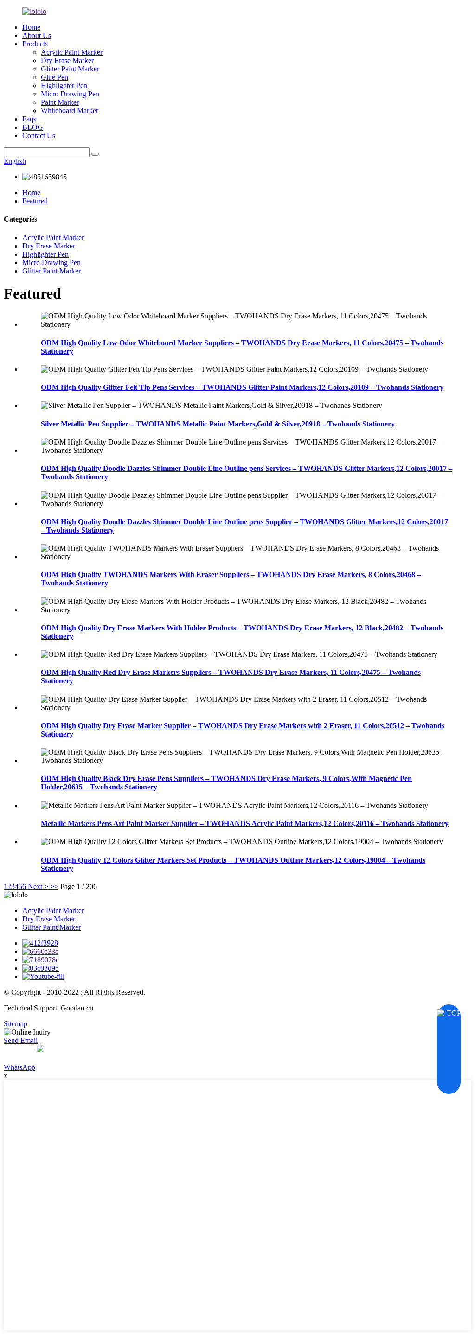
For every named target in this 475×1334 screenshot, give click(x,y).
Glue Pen (54, 77)
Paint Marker (60, 102)
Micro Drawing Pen (70, 94)
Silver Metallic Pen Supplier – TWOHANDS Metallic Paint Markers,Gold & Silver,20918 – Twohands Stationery (218, 424)
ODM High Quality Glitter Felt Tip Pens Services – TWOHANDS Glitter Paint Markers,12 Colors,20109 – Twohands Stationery (242, 387)
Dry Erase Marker (67, 60)
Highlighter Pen (64, 85)
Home (31, 27)
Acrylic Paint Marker (72, 52)
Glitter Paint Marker (70, 69)
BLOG (32, 127)
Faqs (29, 119)
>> (54, 886)
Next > (38, 886)
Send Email (21, 1040)
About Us (36, 35)
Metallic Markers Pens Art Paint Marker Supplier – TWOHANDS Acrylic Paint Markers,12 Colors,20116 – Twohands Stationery (245, 823)
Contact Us (38, 136)
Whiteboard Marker (69, 110)
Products (35, 44)
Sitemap (15, 1024)
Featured (35, 201)
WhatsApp (19, 1067)
